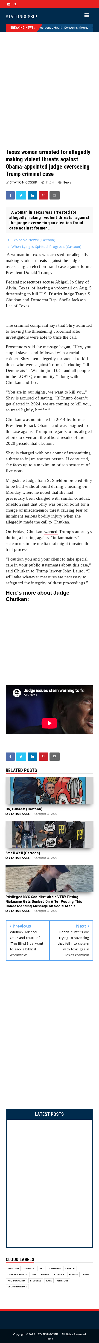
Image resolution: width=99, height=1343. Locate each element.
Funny (45, 1274)
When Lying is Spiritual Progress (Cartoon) (46, 246)
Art (41, 1268)
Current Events (18, 1274)
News (82, 28)
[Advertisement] (49, 90)
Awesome (54, 1268)
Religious (63, 1280)
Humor (73, 1274)
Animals (29, 1268)
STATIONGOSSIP (21, 16)
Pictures (35, 1280)
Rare (49, 1280)
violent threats (34, 260)
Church (70, 1268)
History (59, 1274)
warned (51, 531)
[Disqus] (49, 1036)
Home (49, 1339)
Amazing (13, 1268)
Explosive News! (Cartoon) (33, 239)
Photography (16, 1280)
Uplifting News (17, 1286)
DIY (34, 1274)
